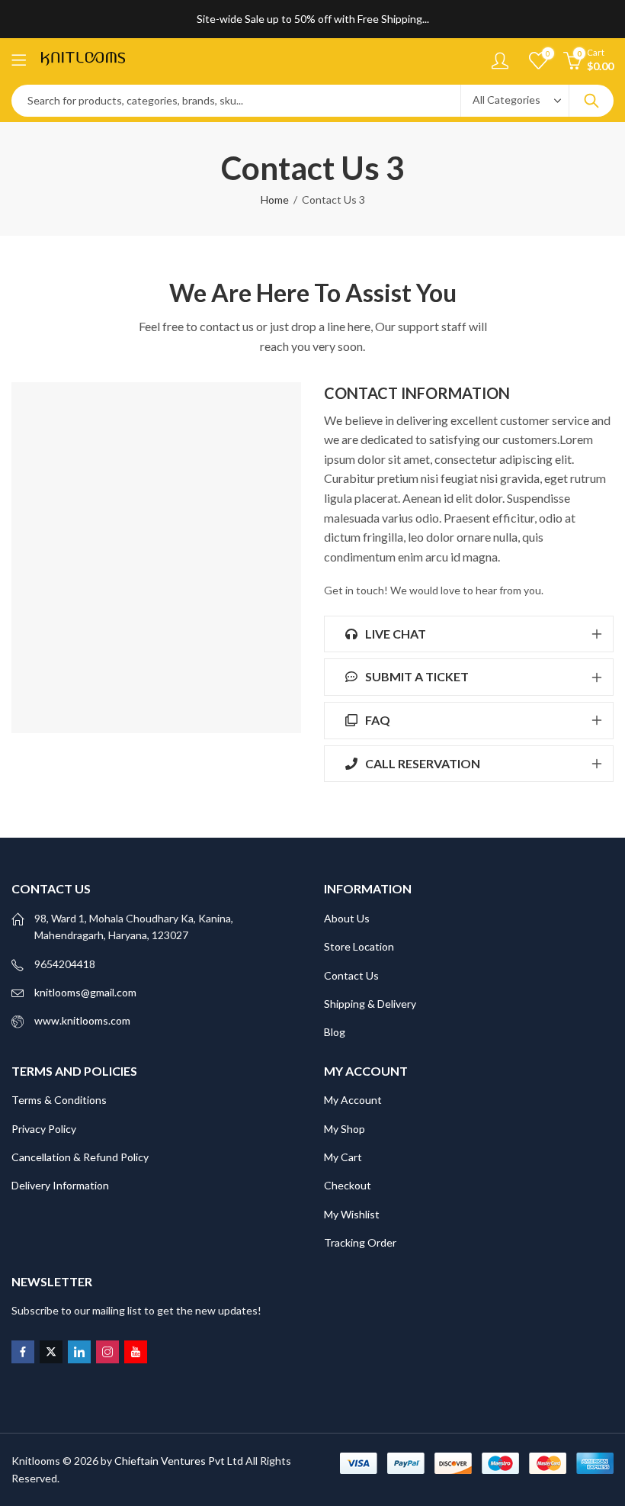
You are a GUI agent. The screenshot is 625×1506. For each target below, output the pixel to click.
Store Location (359, 946)
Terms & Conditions (59, 1099)
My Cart (343, 1156)
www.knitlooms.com (82, 1020)
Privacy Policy (43, 1128)
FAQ (376, 720)
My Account (353, 1099)
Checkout (347, 1185)
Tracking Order (360, 1242)
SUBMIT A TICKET (416, 676)
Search (591, 101)
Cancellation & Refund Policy (80, 1156)
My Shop (344, 1128)
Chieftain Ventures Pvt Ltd (178, 1460)
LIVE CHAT (394, 633)
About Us (347, 918)
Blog (334, 1031)
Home (275, 199)
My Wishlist (352, 1214)
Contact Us (351, 975)
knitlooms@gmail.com (85, 992)
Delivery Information (60, 1185)
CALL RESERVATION (421, 763)
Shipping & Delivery (370, 1003)
